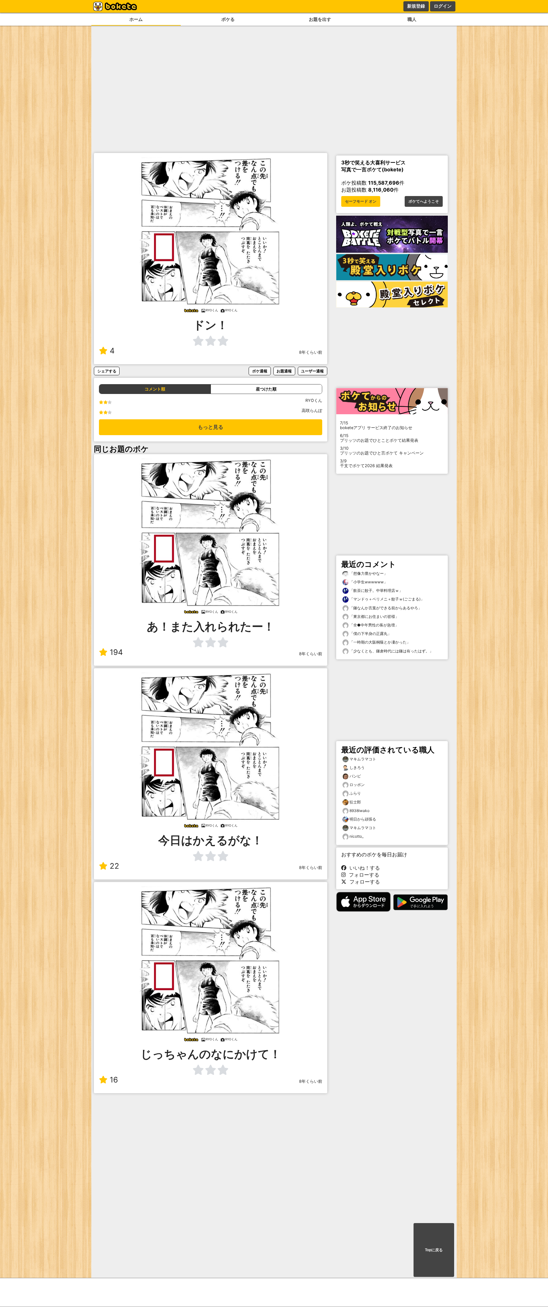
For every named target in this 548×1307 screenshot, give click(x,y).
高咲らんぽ (312, 410)
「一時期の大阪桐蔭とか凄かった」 (379, 642)
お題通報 (284, 371)
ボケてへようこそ (423, 201)
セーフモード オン (360, 201)
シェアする (106, 371)
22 (114, 866)
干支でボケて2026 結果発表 (366, 463)
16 (114, 1079)
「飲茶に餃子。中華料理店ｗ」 (376, 590)
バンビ (355, 776)
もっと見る (210, 427)
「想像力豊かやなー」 (368, 573)
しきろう (357, 767)
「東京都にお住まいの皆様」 (374, 616)
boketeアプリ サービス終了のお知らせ (376, 425)
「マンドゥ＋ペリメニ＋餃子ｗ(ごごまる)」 (386, 599)
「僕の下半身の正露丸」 (370, 633)
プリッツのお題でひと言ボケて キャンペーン (382, 450)
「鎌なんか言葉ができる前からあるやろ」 (385, 608)
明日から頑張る (362, 819)
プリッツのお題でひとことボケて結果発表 (379, 438)
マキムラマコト (362, 759)
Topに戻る (434, 1250)
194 (116, 652)
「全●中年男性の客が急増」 (374, 625)
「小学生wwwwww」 (368, 582)
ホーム (136, 19)
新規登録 (416, 6)
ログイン (443, 6)
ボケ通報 (259, 371)
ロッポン (357, 784)
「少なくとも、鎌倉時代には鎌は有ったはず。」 (391, 651)
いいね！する (363, 868)
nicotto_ (356, 836)
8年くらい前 (310, 352)
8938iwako (359, 810)
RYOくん (313, 400)
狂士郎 (355, 802)
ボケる (228, 19)
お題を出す (320, 19)
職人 (412, 19)
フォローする (362, 875)
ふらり (355, 793)
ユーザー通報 (312, 371)
